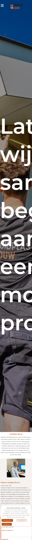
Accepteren (7, 520)
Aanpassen (22, 520)
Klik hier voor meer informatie (16, 517)
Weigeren (6, 524)
